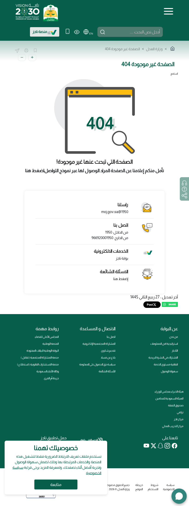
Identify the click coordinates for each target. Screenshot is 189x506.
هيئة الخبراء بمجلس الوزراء (169, 392)
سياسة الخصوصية (168, 487)
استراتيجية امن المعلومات (164, 344)
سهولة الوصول (169, 371)
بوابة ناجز (122, 258)
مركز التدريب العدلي (172, 426)
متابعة (56, 484)
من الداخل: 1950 (116, 232)
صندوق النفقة (175, 405)
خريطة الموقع (139, 487)
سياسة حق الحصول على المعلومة (97, 364)
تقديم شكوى (108, 351)
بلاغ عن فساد (108, 358)
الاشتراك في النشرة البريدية (163, 358)
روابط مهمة (47, 328)
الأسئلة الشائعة (107, 371)
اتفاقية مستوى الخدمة (166, 364)
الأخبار (175, 351)
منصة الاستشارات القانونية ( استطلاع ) (38, 364)
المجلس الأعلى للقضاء (47, 337)
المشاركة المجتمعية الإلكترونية (99, 344)
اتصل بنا (111, 337)
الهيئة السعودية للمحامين (169, 398)
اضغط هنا (34, 170)
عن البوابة (169, 328)
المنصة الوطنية (50, 344)
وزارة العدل (154, 49)
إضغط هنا (120, 278)
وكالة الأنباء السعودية (47, 371)
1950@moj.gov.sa (114, 211)
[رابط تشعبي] (50, 11)
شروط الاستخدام (153, 487)
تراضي (180, 412)
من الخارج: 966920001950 (110, 237)
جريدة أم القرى (51, 378)
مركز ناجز (178, 419)
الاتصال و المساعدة (97, 328)
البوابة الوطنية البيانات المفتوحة (43, 351)
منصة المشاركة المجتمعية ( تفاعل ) (40, 358)
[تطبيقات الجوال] (67, 32)
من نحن (173, 337)
